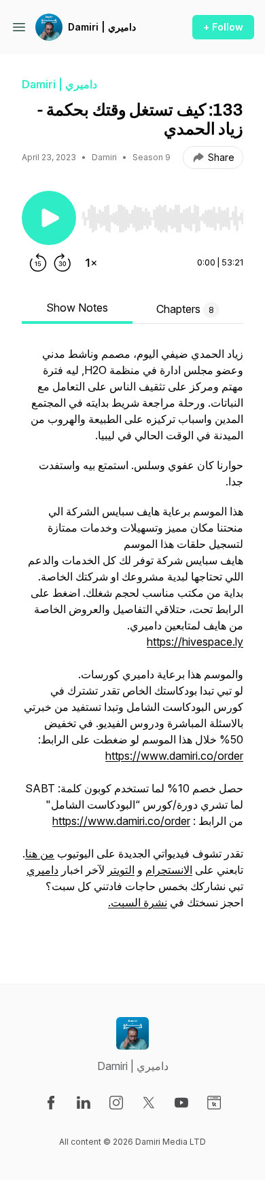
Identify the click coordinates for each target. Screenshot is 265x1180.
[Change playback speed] (91, 262)
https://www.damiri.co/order (174, 755)
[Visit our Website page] (214, 1102)
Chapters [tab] (185, 309)
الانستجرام (168, 870)
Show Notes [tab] (77, 307)
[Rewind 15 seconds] (38, 262)
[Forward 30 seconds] (62, 262)
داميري (42, 870)
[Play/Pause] (49, 218)
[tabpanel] (132, 643)
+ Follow (223, 27)
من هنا (39, 853)
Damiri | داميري (102, 27)
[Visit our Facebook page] (51, 1102)
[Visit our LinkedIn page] (83, 1102)
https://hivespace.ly (195, 641)
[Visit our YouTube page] (181, 1102)
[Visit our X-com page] (149, 1102)
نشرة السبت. (137, 902)
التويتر (121, 870)
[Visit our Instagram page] (116, 1102)
